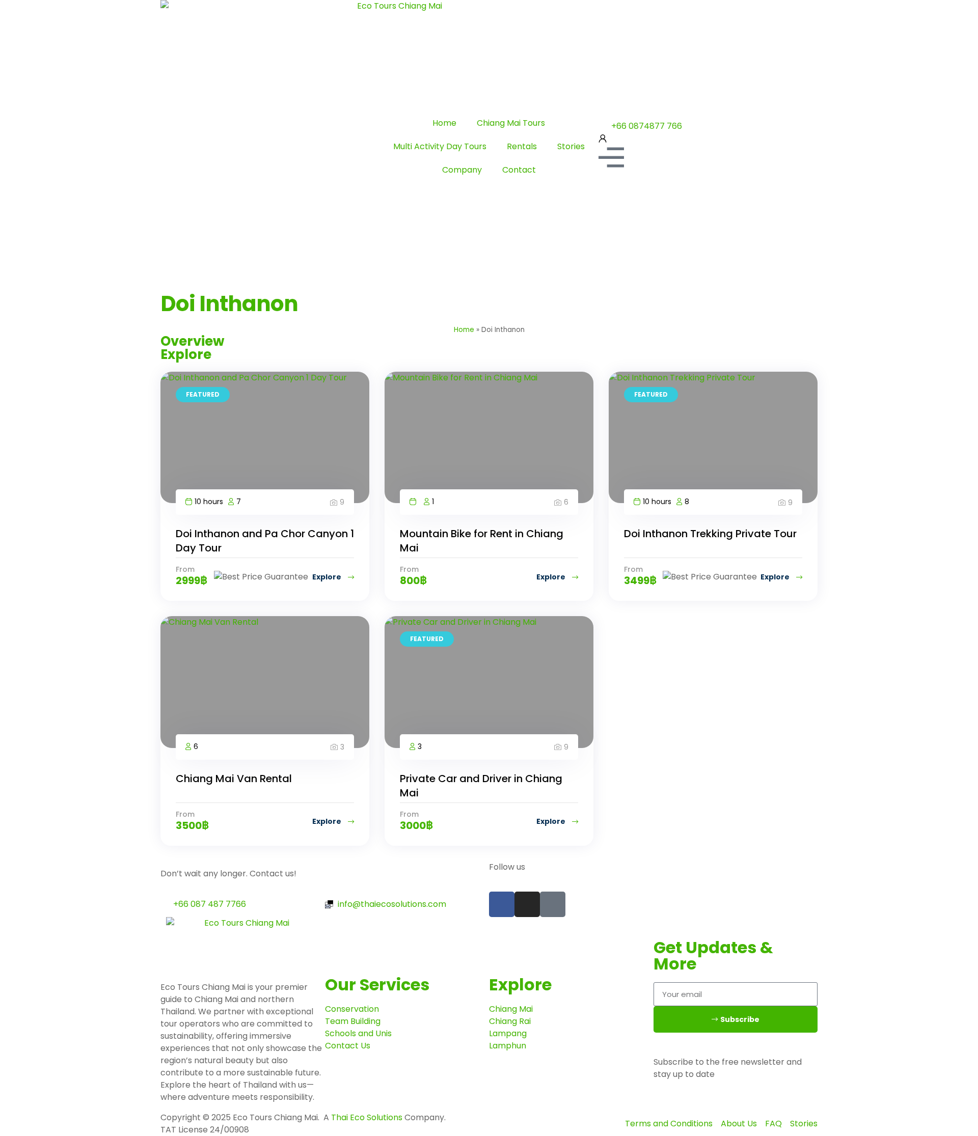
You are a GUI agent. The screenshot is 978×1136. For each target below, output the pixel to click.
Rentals (522, 146)
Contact (519, 170)
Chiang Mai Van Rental (234, 778)
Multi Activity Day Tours (439, 146)
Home (444, 123)
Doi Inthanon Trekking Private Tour (710, 534)
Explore (327, 577)
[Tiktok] (552, 904)
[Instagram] (527, 904)
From (185, 569)
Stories (571, 146)
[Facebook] (501, 904)
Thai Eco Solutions (366, 1117)
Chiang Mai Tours (511, 123)
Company (462, 170)
